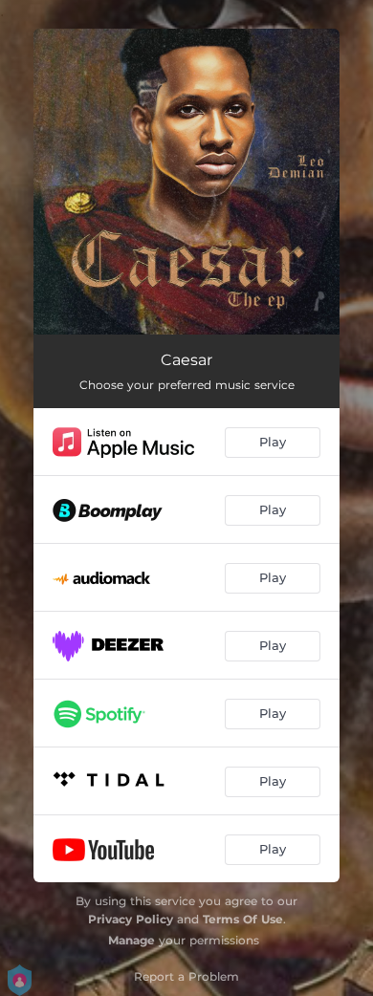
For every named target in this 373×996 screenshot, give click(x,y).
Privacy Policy (130, 919)
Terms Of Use (243, 919)
